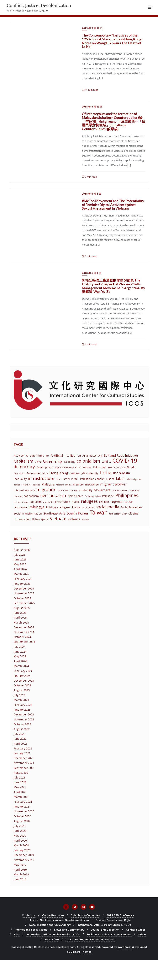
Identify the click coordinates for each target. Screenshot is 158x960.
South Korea (77, 513)
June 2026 (20, 559)
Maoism (60, 484)
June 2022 (20, 738)
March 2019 (21, 874)
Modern (73, 490)
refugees (89, 501)
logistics (36, 484)
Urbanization (22, 519)
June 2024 (20, 651)
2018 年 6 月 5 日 (91, 193)
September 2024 (24, 642)
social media (107, 507)
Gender (132, 467)
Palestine (108, 496)
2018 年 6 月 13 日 (92, 106)
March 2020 (21, 845)
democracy (24, 466)
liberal (17, 484)
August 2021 (22, 772)
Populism (36, 502)
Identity (93, 473)
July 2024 (19, 647)
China (38, 461)
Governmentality (37, 473)
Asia (85, 455)
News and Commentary (69, 929)
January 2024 (22, 676)
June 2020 (20, 831)
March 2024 (21, 666)
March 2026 (21, 574)
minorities (63, 490)
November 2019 (24, 860)
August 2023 (22, 690)
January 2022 (22, 753)
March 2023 (21, 700)
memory (78, 484)
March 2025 (21, 622)
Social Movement (132, 507)
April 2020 (20, 840)
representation (122, 501)
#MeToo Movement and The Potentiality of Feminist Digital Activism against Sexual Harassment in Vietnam (113, 205)
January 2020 (22, 850)
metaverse (92, 484)
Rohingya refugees (58, 507)
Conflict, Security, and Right (113, 920)
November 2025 (24, 593)
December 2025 (24, 588)
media (68, 484)
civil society (69, 461)
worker (85, 519)
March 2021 (21, 797)
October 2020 (22, 816)
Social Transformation (28, 513)
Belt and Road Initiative (120, 455)
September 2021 (24, 768)
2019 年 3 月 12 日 (92, 28)
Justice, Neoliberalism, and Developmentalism (59, 920)
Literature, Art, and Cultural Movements (91, 939)
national (18, 496)
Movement (102, 490)
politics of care (21, 502)
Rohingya (37, 507)
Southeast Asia (54, 513)
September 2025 (24, 603)
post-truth (48, 502)
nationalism (31, 496)
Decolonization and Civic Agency (50, 924)
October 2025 (22, 598)
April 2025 (20, 617)
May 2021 (20, 787)
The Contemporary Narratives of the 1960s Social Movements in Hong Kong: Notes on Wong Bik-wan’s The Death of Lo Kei (112, 41)
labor (120, 478)
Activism (19, 455)
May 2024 (20, 656)
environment (83, 467)
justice (110, 479)
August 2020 (22, 821)
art (47, 455)
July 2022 (19, 734)
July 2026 (19, 554)
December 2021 (24, 758)
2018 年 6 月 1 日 (91, 273)
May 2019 (20, 865)
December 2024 (24, 627)
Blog (17, 934)
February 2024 (23, 671)
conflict (106, 461)
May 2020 (20, 835)
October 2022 (22, 724)
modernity (85, 490)
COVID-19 (124, 460)
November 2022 (24, 719)
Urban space (40, 519)
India (106, 472)
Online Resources (53, 915)
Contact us (28, 915)
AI (27, 455)
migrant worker (113, 484)
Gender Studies (135, 929)
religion (104, 502)
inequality (20, 479)
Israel (66, 479)
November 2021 (24, 763)
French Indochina (116, 467)
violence (74, 519)
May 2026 (20, 564)
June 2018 (20, 879)
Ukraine (133, 513)
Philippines (126, 495)
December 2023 (24, 680)
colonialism (88, 461)
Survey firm (52, 939)
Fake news (100, 467)
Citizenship (52, 461)
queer (75, 502)
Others (142, 934)
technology (114, 513)
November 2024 (24, 632)
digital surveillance (64, 467)
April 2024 (20, 661)
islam (58, 479)
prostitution (62, 502)
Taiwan (99, 512)
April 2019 (20, 869)
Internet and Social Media (31, 929)
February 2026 (23, 579)
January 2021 (22, 806)
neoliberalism (53, 495)
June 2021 (20, 782)
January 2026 (22, 583)
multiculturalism (120, 490)
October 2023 (22, 685)
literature (25, 484)
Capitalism (23, 461)
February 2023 (23, 705)
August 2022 (22, 729)
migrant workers (24, 490)
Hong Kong (58, 472)
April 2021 (20, 792)
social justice (88, 507)
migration (46, 489)
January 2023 (22, 709)
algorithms (37, 455)
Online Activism (93, 496)
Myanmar (134, 490)
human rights (78, 473)
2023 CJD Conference (120, 915)
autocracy (95, 455)
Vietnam (58, 518)
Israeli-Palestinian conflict (87, 479)
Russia (76, 507)
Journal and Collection (105, 929)
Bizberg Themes (81, 951)
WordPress (124, 946)
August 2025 (22, 608)
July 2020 (19, 826)
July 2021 (19, 777)
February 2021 (23, 801)
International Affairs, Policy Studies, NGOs (104, 924)
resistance (20, 507)
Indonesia (121, 472)
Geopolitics (19, 473)
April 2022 (20, 743)
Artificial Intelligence (66, 455)
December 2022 (24, 714)
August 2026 (22, 550)
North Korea (75, 496)
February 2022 (23, 748)
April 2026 (20, 569)
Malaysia (47, 484)
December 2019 (24, 855)
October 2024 (22, 637)
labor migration (134, 479)
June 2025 (20, 612)
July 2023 (19, 695)
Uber (124, 513)
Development (45, 467)
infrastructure (41, 478)
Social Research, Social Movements (109, 934)
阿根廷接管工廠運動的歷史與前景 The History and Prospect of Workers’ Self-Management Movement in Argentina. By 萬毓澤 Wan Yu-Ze (113, 286)
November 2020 (24, 811)
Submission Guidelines (85, 915)
